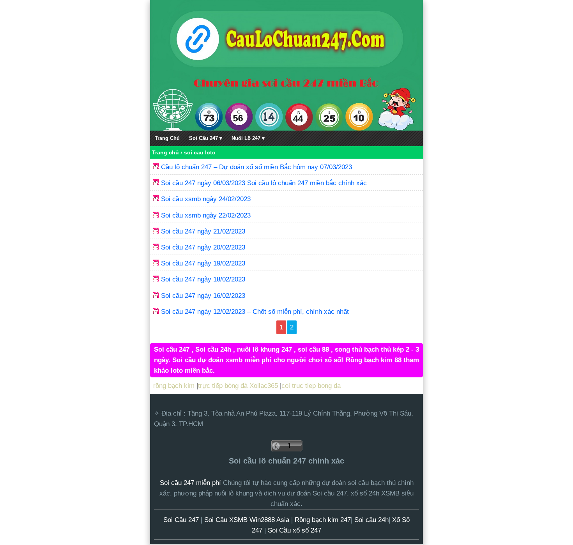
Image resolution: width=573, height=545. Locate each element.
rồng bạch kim (174, 385)
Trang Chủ (167, 138)
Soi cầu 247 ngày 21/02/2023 (203, 231)
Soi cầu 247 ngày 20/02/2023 (203, 247)
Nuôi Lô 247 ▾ (248, 138)
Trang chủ (165, 152)
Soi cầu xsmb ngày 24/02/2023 (206, 199)
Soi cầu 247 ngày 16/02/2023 (203, 295)
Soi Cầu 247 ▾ (205, 138)
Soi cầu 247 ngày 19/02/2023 (203, 263)
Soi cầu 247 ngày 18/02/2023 (203, 279)
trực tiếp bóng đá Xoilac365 (238, 385)
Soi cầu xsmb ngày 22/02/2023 (206, 215)
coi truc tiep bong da (311, 385)
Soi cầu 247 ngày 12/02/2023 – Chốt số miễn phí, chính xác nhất (255, 311)
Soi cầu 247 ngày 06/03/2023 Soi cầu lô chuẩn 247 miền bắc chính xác (264, 183)
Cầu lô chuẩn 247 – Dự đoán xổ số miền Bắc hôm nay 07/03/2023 (256, 167)
